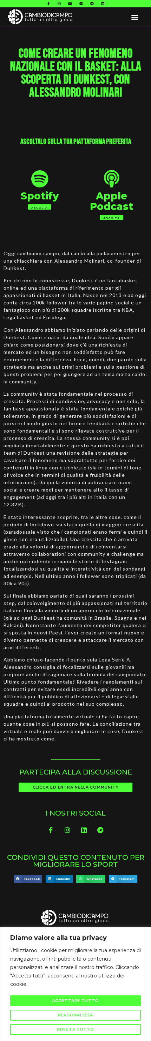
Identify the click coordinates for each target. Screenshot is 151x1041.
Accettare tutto (75, 1000)
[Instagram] (59, 3)
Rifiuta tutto (75, 1029)
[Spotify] (81, 3)
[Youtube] (70, 3)
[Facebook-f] (48, 3)
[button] (134, 16)
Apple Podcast (111, 201)
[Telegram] (92, 3)
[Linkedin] (102, 3)
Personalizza (75, 1015)
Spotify (40, 196)
